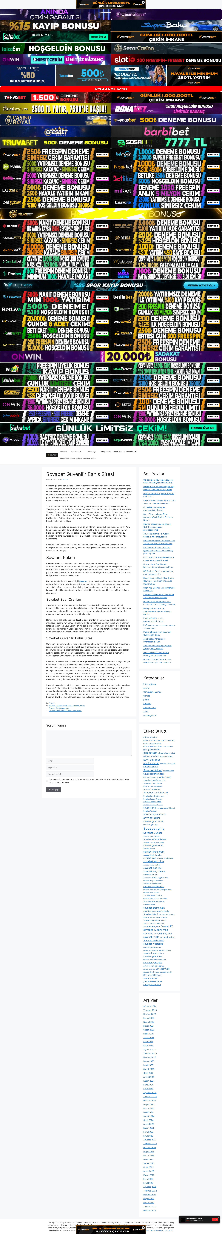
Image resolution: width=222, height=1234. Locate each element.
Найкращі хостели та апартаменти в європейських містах (157, 611)
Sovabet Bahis (168, 771)
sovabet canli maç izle (154, 780)
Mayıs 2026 (148, 1018)
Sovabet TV (167, 926)
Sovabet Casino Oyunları (152, 799)
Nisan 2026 (148, 1022)
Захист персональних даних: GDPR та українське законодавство (157, 527)
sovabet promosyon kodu (156, 911)
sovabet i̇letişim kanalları (152, 855)
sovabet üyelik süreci (151, 972)
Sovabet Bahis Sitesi (153, 774)
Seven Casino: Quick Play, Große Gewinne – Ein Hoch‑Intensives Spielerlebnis (158, 581)
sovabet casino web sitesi (153, 805)
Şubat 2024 (148, 1116)
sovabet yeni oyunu (149, 969)
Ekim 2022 (148, 1179)
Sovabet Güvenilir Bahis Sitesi (60, 706)
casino (146, 688)
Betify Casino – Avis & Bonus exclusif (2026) (119, 452)
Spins (145, 711)
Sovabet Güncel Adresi (154, 839)
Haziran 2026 (149, 1014)
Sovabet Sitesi (150, 914)
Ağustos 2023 (149, 1140)
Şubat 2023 (148, 1163)
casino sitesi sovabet (152, 743)
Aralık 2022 (148, 1171)
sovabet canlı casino (152, 789)
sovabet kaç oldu (153, 861)
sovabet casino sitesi (152, 802)
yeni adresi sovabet (152, 981)
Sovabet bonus (149, 777)
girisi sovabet (168, 746)
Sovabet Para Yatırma (152, 895)
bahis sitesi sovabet (151, 740)
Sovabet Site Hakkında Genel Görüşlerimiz (65, 711)
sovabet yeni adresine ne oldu (154, 960)
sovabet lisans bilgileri (151, 865)
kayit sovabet (151, 759)
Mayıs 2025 (148, 1061)
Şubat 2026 (148, 1030)
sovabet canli (164, 777)
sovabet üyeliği (165, 972)
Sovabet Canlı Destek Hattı (153, 796)
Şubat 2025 (148, 1069)
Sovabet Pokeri (79, 706)
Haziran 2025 (149, 1057)
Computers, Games (152, 692)
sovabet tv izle (151, 937)
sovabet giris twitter (153, 821)
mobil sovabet (151, 763)
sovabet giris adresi (154, 814)
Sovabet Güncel (152, 832)
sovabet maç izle (152, 868)
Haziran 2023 (149, 1147)
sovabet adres (150, 766)
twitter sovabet (150, 978)
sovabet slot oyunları (166, 914)
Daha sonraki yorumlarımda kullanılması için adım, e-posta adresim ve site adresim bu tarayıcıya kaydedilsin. (89, 781)
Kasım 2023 (148, 1128)
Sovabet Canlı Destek (155, 792)
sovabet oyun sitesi (164, 890)
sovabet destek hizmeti (166, 808)
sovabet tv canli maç (155, 929)
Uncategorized (150, 715)
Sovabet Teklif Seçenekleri (59, 708)
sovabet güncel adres (151, 836)
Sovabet (63, 452)
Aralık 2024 (148, 1077)
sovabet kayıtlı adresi (165, 858)
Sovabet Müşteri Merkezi (152, 883)
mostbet (163, 764)
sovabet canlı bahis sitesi (152, 786)
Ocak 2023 (148, 1167)
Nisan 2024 (148, 1108)
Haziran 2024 (149, 1100)
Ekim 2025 (148, 1041)
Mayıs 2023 (148, 1151)
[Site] (55, 154)
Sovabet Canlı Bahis (152, 783)
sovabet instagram (153, 851)
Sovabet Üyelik (163, 969)
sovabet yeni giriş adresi (153, 966)
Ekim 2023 (148, 1132)
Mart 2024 (148, 1112)
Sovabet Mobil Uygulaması (155, 877)
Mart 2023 (148, 1159)
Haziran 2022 (149, 1195)
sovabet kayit (149, 858)
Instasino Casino (166, 756)
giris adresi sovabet (152, 746)
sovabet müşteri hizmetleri (153, 881)
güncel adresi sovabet (166, 753)
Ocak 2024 (148, 1120)
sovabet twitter (167, 937)
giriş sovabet (150, 752)
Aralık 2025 (148, 1038)
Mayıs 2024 (148, 1104)
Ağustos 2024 (149, 1092)
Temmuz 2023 (150, 1144)
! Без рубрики (149, 684)
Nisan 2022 (148, 1202)
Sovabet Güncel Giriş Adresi (153, 842)
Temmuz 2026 (150, 1010)
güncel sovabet (151, 756)
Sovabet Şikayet (152, 975)
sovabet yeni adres (153, 953)
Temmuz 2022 (150, 1191)
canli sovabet (168, 740)
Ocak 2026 (148, 1034)
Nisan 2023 (148, 1155)
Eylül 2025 (148, 1045)
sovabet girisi (151, 817)
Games (146, 696)
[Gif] (111, 213)
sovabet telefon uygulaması (153, 923)
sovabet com (149, 807)
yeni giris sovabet (152, 984)
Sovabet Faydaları (150, 811)
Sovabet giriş (153, 828)
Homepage (91, 452)
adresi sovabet (150, 737)
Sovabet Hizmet (149, 848)
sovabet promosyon (154, 907)
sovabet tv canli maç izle (157, 933)
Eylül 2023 (148, 1136)
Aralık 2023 (148, 1124)
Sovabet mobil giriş (150, 875)
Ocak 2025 (148, 1073)
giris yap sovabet (151, 749)
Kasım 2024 (148, 1081)
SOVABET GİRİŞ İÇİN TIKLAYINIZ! (111, 89)
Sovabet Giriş (76, 452)
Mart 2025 (148, 1065)
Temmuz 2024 (150, 1096)
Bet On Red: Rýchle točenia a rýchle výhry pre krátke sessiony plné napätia (158, 550)
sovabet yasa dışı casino (150, 950)
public (146, 700)
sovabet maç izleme (154, 871)
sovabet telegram (151, 926)
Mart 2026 (148, 1026)
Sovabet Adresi (152, 770)
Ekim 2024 (148, 1085)
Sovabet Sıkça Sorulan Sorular (154, 920)
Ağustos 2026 (149, 1006)
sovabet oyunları (149, 890)
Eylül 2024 (148, 1089)
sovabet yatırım (165, 950)
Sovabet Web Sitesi (153, 940)
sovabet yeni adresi (153, 956)
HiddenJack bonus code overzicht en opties (78, 458)
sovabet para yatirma (151, 893)
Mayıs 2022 (148, 1199)
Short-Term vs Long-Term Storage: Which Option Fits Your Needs (158, 517)
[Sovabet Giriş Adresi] (52, 455)
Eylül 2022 (148, 1183)
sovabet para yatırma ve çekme (155, 898)
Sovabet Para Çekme (153, 901)
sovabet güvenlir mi (153, 845)
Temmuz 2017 (149, 1206)
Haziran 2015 (149, 1210)
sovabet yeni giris (152, 962)
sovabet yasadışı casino (152, 947)
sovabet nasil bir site (153, 886)
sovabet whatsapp (153, 943)
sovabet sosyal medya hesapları (155, 917)
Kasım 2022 (148, 1175)
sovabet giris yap (150, 824)
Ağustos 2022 (149, 1187)
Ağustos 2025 (149, 1049)
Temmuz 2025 (150, 1053)
